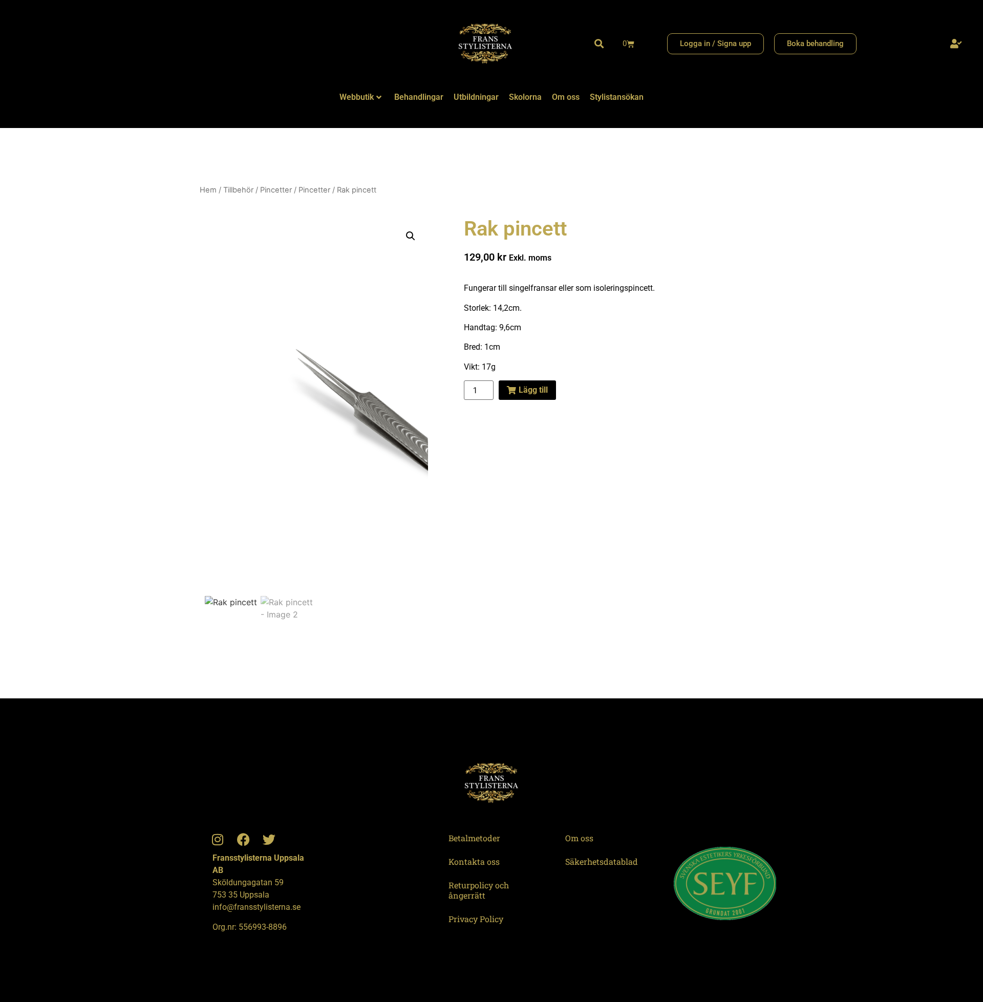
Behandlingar (418, 97)
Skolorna (525, 97)
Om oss (566, 97)
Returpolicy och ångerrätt (478, 890)
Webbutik (356, 97)
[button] (598, 43)
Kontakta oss (474, 861)
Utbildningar (476, 97)
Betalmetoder (474, 838)
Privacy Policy (475, 918)
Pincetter (276, 190)
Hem (208, 190)
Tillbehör (238, 190)
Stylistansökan (617, 97)
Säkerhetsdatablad (601, 861)
